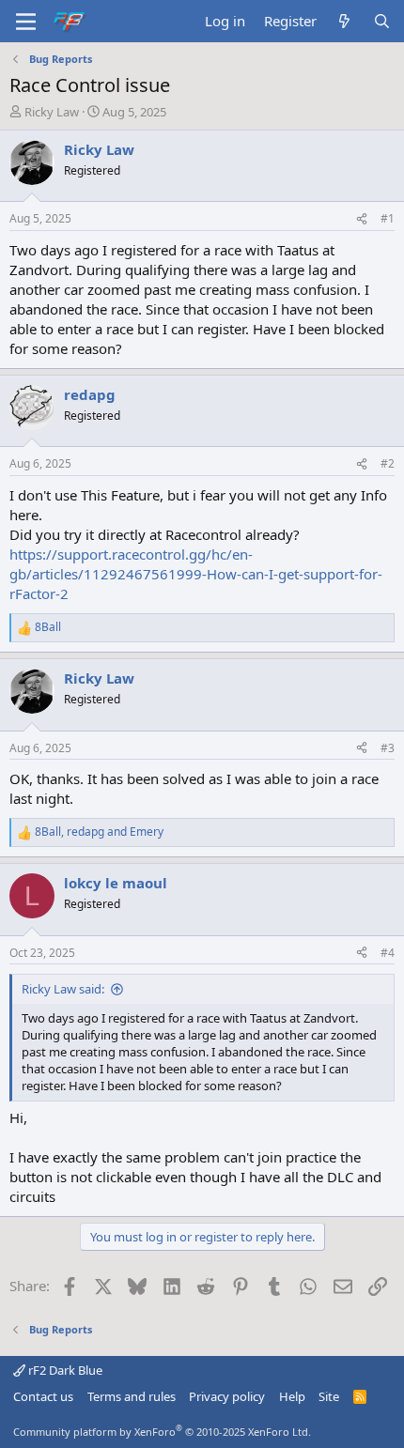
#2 (388, 463)
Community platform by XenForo (162, 1432)
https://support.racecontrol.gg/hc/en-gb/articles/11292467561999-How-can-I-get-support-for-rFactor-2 (195, 574)
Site (329, 1396)
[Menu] (26, 21)
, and (99, 832)
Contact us (43, 1396)
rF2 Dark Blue (63, 1370)
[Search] (382, 21)
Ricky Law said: (63, 988)
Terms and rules (131, 1396)
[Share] (362, 219)
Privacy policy (227, 1396)
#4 (388, 953)
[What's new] (344, 21)
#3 (388, 748)
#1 (388, 218)
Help (292, 1396)
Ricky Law (51, 111)
